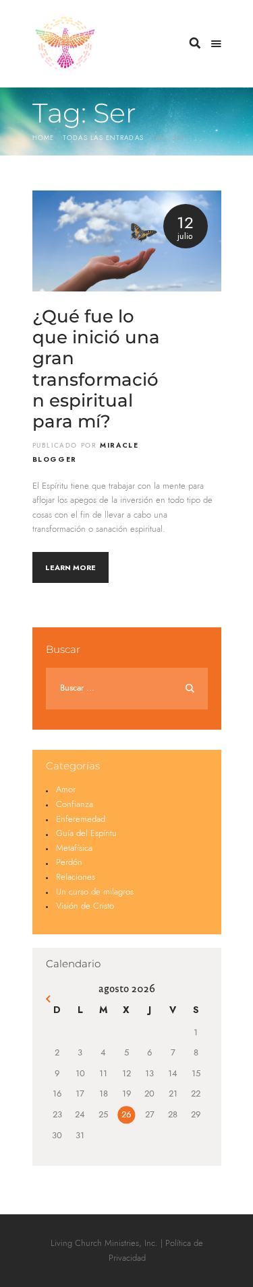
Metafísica (74, 848)
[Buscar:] (127, 688)
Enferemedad (80, 819)
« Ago (50, 1001)
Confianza (74, 804)
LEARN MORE (70, 567)
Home (43, 138)
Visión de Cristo (85, 906)
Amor (66, 790)
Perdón (69, 862)
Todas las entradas (103, 138)
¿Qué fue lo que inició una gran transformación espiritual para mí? (96, 369)
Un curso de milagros (95, 892)
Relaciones (75, 877)
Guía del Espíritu (86, 833)
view (127, 240)
